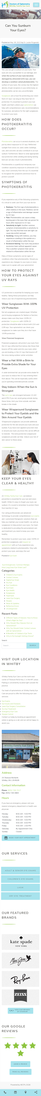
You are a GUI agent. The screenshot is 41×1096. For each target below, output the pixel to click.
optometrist (28, 105)
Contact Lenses (12, 577)
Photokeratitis (7, 141)
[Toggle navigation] (36, 5)
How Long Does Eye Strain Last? (14, 567)
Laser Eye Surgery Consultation (13, 706)
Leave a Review (20, 1064)
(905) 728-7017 (14, 790)
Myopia (9, 601)
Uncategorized (11, 609)
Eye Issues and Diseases (11, 704)
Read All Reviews (20, 1072)
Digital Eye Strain (12, 580)
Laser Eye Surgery (13, 598)
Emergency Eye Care (10, 711)
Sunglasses (6, 96)
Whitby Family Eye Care (13, 496)
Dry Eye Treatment (9, 709)
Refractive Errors (12, 606)
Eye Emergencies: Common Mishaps (16, 565)
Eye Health (10, 590)
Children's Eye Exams (14, 575)
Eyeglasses (10, 593)
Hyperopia (10, 595)
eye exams (35, 516)
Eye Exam (13, 556)
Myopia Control (7, 714)
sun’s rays (8, 395)
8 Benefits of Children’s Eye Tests (19, 633)
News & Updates (12, 603)
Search (4, 640)
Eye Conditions (11, 585)
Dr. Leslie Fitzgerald (31, 42)
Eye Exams (6, 701)
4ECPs (23, 1085)
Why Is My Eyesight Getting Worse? (20, 636)
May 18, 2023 (15, 42)
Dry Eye (9, 582)
